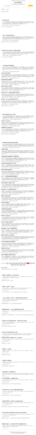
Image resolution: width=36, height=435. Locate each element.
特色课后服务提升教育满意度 (6, 79)
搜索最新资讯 (30, 5)
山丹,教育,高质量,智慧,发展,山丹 (13, 181)
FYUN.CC (15, 432)
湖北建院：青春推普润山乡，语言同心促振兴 (10, 275)
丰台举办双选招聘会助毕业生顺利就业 (8, 241)
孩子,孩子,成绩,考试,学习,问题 (13, 104)
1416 (12, 264)
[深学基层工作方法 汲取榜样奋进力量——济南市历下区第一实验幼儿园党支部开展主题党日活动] (18, 314)
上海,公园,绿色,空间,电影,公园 (14, 40)
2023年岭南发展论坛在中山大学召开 (9, 114)
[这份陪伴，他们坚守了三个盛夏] (7, 280)
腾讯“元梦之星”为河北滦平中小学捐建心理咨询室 (11, 50)
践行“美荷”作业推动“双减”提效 (7, 222)
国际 (14, 0)
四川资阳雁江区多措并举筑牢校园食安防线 (10, 142)
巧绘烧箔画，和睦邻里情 (6, 360)
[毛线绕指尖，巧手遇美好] (6, 343)
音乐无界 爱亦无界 (5, 20)
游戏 (21, 4)
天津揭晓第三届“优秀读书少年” (7, 127)
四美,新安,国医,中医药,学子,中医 (13, 240)
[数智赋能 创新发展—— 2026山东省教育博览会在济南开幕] (12, 303)
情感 (19, 0)
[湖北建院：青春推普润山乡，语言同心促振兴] (9, 269)
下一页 (21, 264)
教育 (22, 4)
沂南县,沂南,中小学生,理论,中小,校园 (14, 168)
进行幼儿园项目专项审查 (5, 73)
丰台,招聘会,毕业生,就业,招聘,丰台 (14, 246)
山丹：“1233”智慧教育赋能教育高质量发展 (9, 176)
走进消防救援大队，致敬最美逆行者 (9, 371)
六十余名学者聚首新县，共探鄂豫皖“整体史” (10, 378)
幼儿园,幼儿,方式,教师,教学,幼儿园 (14, 97)
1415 (33, 263)
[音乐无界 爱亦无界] (4, 11)
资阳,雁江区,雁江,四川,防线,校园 (14, 147)
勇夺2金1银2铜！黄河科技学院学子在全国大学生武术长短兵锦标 (14, 412)
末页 (24, 264)
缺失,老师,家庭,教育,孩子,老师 (13, 233)
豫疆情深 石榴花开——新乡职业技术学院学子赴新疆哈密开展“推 (14, 424)
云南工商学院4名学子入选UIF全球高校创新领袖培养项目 (12, 389)
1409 (17, 263)
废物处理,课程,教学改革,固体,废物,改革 (14, 161)
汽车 (22, 0)
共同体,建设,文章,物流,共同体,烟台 (14, 187)
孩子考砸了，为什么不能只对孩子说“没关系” (9, 99)
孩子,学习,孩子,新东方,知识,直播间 (14, 91)
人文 (21, 0)
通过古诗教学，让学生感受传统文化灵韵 (8, 189)
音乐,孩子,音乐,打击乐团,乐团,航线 (15, 25)
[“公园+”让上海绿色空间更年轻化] (7, 26)
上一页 (11, 263)
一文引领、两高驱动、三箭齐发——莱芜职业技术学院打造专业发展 (14, 298)
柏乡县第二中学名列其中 (5, 121)
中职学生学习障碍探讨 (5, 202)
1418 (17, 264)
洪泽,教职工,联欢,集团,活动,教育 (13, 259)
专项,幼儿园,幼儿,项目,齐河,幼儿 (13, 78)
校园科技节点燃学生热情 (5, 195)
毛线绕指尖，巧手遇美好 (6, 349)
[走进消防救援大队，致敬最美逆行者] (8, 365)
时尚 (17, 0)
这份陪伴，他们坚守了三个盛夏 (8, 286)
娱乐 (14, 4)
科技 (19, 4)
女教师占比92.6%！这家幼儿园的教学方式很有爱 (10, 92)
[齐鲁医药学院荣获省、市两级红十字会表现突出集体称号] (11, 395)
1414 (31, 263)
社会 (15, 0)
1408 (14, 263)
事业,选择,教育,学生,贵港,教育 (13, 213)
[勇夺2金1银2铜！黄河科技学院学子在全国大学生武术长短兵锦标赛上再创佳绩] (15, 406)
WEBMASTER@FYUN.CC (20, 433)
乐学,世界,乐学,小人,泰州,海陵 (13, 253)
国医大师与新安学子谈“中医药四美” (8, 235)
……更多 (25, 23)
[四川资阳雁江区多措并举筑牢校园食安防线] (8, 133)
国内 (12, 0)
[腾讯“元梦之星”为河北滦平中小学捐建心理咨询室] (9, 41)
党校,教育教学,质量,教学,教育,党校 (14, 174)
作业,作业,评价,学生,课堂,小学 (13, 226)
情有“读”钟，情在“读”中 (5, 215)
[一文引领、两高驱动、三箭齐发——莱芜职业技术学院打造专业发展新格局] (14, 291)
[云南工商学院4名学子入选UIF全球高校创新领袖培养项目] (11, 383)
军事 (17, 4)
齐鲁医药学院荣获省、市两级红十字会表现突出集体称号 (12, 401)
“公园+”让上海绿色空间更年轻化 (8, 35)
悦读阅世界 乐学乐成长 (5, 248)
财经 (15, 4)
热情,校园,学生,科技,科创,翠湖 (13, 200)
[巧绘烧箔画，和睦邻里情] (6, 354)
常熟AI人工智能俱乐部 (22, 432)
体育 (12, 4)
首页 (7, 263)
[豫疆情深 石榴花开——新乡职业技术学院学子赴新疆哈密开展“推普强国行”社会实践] (16, 417)
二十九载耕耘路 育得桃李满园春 (8, 65)
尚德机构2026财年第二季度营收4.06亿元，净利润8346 (12, 337)
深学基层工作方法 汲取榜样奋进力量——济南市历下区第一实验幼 (14, 320)
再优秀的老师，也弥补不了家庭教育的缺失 (9, 228)
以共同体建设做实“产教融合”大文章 (8, 182)
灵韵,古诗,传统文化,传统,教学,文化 (14, 194)
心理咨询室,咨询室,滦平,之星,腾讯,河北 (15, 55)
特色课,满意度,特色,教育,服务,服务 (14, 84)
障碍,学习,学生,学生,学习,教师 (13, 207)
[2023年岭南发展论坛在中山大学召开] (7, 105)
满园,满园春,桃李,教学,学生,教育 (14, 71)
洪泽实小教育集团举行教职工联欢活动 (8, 254)
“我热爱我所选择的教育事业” (6, 209)
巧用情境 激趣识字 (4, 149)
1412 (25, 263)
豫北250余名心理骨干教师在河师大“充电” (10, 332)
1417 (15, 264)
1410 (19, 263)
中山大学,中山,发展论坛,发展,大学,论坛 (15, 119)
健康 (24, 0)
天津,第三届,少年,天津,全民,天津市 (14, 132)
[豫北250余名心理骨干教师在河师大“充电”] (9, 326)
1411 (22, 263)
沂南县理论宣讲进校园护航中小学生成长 (8, 163)
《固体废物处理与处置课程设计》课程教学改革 (10, 156)
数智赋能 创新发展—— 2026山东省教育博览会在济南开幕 (13, 309)
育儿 (24, 4)
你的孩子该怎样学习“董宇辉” (6, 86)
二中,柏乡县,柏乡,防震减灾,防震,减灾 (14, 125)
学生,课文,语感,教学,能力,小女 (13, 220)
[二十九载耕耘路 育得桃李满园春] (7, 56)
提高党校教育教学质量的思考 (6, 169)
